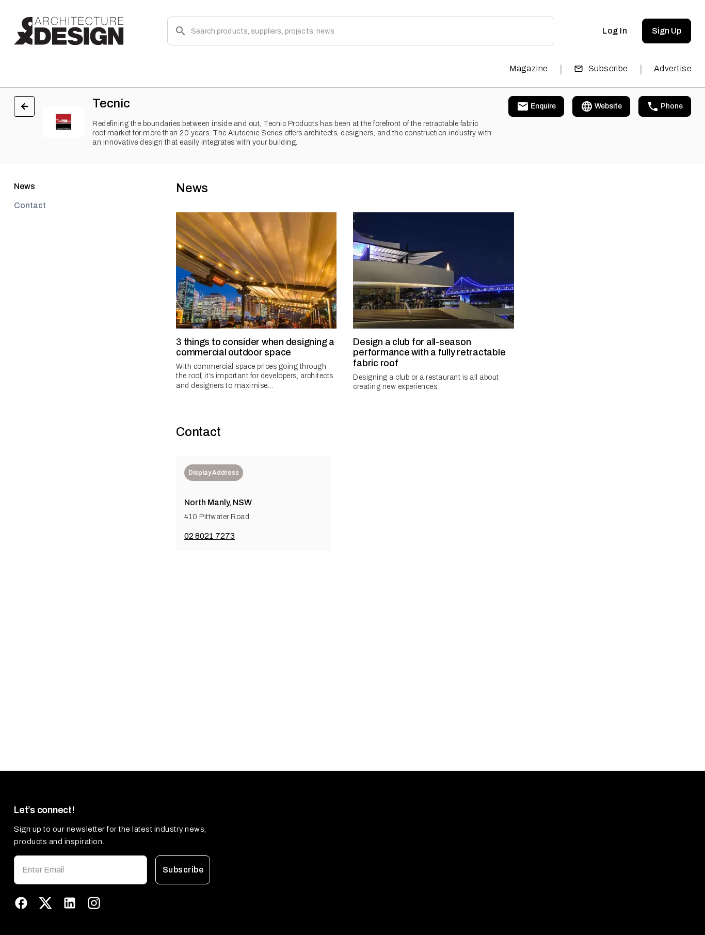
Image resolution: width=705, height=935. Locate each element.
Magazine (528, 68)
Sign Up (666, 30)
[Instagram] (94, 903)
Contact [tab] (30, 205)
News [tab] (24, 186)
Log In (614, 30)
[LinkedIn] (69, 903)
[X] (45, 903)
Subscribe (608, 68)
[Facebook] (21, 903)
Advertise (673, 68)
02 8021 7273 (209, 536)
